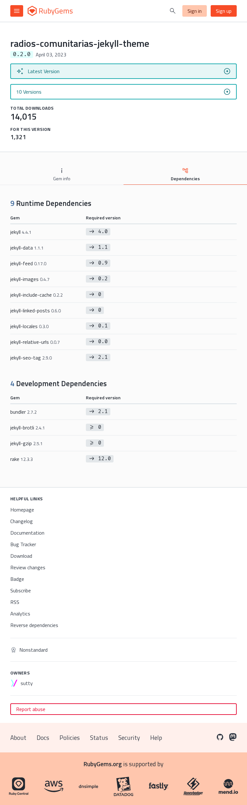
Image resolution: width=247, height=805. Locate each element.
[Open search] (172, 11)
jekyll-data (27, 247)
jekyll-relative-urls (35, 342)
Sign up (224, 11)
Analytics (20, 613)
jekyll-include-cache (36, 295)
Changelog (21, 521)
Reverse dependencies (34, 625)
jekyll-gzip (26, 443)
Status (99, 737)
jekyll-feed (28, 263)
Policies (69, 737)
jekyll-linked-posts (35, 310)
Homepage (22, 509)
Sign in (195, 11)
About (18, 737)
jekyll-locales (29, 326)
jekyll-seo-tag (31, 357)
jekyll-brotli (27, 427)
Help (156, 737)
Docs (43, 737)
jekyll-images (30, 279)
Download (21, 556)
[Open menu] (16, 11)
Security (129, 737)
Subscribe (20, 590)
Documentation (27, 533)
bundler (23, 412)
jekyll (21, 232)
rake (21, 459)
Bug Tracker (23, 544)
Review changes (27, 567)
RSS (14, 602)
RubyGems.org (103, 763)
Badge (17, 579)
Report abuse (30, 709)
